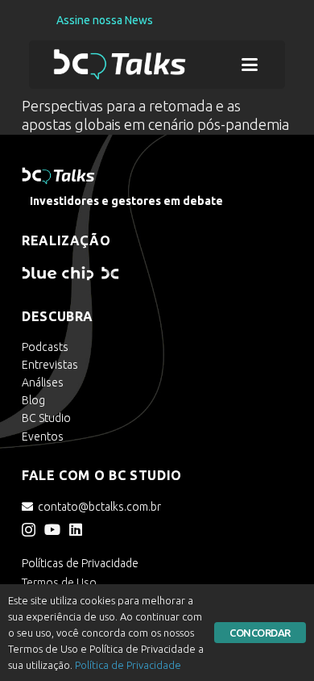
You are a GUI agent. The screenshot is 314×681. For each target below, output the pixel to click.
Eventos (43, 436)
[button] (250, 64)
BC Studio (46, 418)
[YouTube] (52, 529)
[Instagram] (28, 530)
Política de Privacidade (128, 665)
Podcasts (45, 346)
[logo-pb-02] (103, 274)
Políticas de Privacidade (80, 563)
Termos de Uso (59, 582)
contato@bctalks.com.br (99, 506)
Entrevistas (50, 364)
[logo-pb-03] (120, 64)
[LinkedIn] (75, 529)
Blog (33, 400)
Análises (43, 382)
